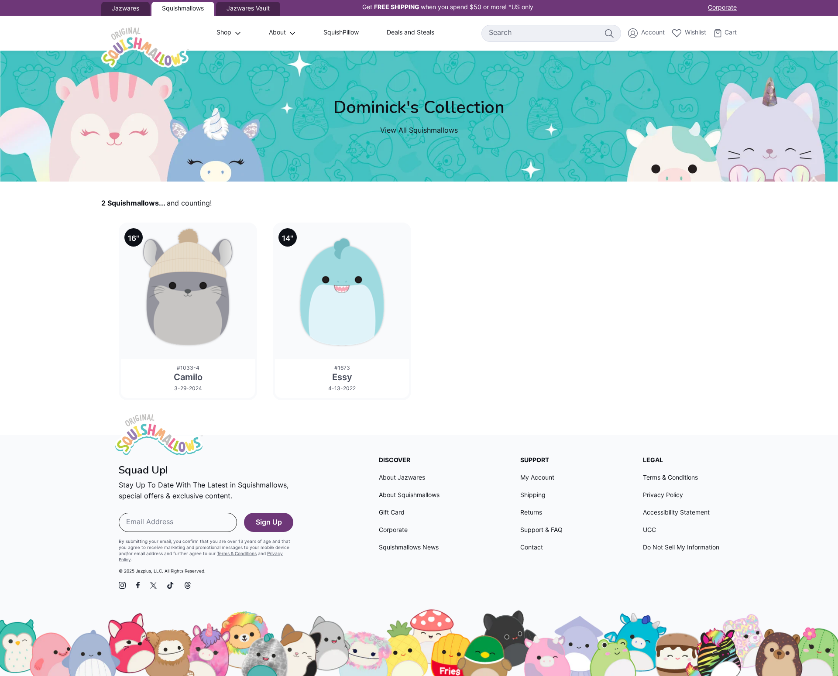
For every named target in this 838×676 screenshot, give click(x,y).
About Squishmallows (409, 495)
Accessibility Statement (676, 513)
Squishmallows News (409, 548)
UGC (649, 530)
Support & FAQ (541, 530)
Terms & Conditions (237, 554)
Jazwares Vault (248, 9)
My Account (537, 478)
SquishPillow (341, 33)
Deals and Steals (410, 33)
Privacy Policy (663, 495)
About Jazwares (402, 478)
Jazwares (125, 9)
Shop (223, 33)
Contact (531, 548)
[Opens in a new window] (122, 585)
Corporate (722, 8)
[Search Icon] (609, 33)
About (277, 33)
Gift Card (392, 513)
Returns (531, 513)
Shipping (533, 495)
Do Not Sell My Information (681, 548)
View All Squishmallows (419, 130)
